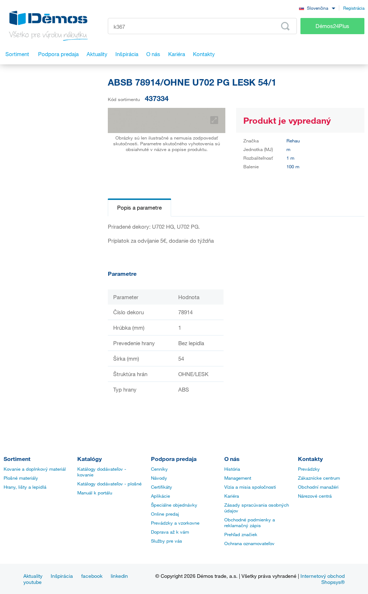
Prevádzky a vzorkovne (175, 523)
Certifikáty (161, 487)
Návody (159, 478)
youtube (32, 582)
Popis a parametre (139, 207)
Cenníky (159, 469)
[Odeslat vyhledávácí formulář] (285, 26)
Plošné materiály (21, 478)
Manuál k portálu (94, 492)
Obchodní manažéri (318, 487)
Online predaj (165, 514)
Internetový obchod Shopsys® (322, 579)
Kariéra (231, 496)
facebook (91, 576)
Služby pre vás (166, 541)
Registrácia (353, 8)
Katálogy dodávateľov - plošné (109, 483)
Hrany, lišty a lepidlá (25, 487)
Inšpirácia (62, 576)
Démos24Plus (332, 26)
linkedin (119, 576)
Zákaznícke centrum (319, 478)
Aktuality (32, 576)
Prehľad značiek (240, 534)
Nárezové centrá (315, 496)
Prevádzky (309, 469)
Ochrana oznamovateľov (249, 543)
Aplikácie (160, 496)
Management (237, 478)
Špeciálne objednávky (174, 505)
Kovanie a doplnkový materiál (35, 469)
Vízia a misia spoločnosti (250, 487)
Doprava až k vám (170, 532)
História (232, 469)
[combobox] (317, 7)
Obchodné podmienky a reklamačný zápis (249, 522)
